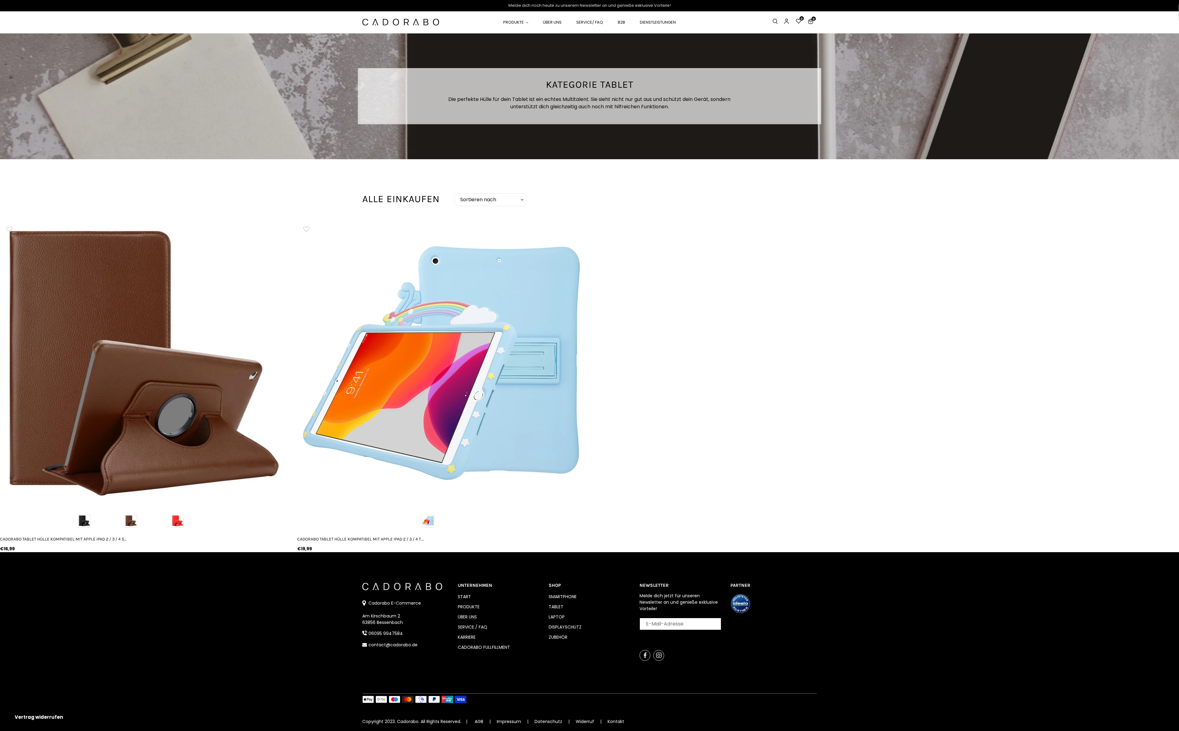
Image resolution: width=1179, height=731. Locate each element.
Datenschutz (549, 721)
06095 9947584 (385, 633)
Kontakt (616, 721)
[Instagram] (658, 655)
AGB (478, 721)
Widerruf (585, 721)
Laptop (557, 617)
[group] (144, 363)
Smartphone (563, 597)
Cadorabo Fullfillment (484, 647)
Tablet (556, 607)
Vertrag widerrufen (39, 717)
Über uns (467, 617)
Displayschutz (565, 627)
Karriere (467, 637)
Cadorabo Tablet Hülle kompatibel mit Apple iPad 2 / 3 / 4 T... (360, 539)
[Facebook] (645, 655)
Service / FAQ (472, 627)
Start (464, 597)
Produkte (469, 607)
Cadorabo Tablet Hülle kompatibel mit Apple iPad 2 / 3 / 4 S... (63, 539)
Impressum (509, 721)
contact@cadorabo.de (393, 645)
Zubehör (558, 637)
